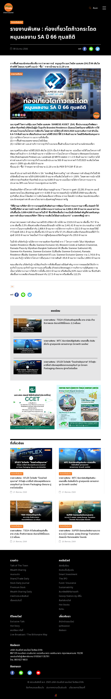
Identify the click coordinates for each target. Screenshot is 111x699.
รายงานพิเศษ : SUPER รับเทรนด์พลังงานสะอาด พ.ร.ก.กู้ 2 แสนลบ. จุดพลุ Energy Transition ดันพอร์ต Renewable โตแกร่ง (79, 534)
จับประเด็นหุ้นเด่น (16, 22)
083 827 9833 (20, 659)
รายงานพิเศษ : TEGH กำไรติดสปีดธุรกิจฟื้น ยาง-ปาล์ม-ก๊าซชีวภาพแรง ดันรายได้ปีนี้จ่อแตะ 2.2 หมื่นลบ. (30, 534)
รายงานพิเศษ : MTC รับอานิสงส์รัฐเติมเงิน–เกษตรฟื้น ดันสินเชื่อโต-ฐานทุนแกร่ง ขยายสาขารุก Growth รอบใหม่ (79, 481)
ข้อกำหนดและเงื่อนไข (35, 687)
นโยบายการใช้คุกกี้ (77, 687)
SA (12, 286)
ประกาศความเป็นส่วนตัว (56, 687)
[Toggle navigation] (104, 8)
